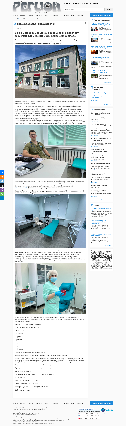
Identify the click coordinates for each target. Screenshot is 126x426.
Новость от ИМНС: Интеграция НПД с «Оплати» (101, 35)
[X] (2, 185)
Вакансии (39, 15)
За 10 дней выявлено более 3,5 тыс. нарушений (101, 58)
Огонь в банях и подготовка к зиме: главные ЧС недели (101, 47)
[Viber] (2, 190)
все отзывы (107, 245)
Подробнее (107, 104)
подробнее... (94, 121)
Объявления (56, 15)
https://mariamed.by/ (21, 188)
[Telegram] (2, 181)
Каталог (47, 15)
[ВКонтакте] (2, 172)
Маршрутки (94, 101)
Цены (72, 15)
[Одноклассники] (2, 177)
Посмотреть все (106, 200)
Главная (15, 15)
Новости (23, 15)
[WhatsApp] (2, 194)
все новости (107, 82)
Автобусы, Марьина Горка (99, 93)
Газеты (31, 15)
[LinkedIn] (2, 198)
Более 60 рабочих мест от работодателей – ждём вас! (100, 24)
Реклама (65, 15)
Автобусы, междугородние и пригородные (100, 96)
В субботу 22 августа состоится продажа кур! (99, 71)
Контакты (80, 15)
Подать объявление (101, 15)
